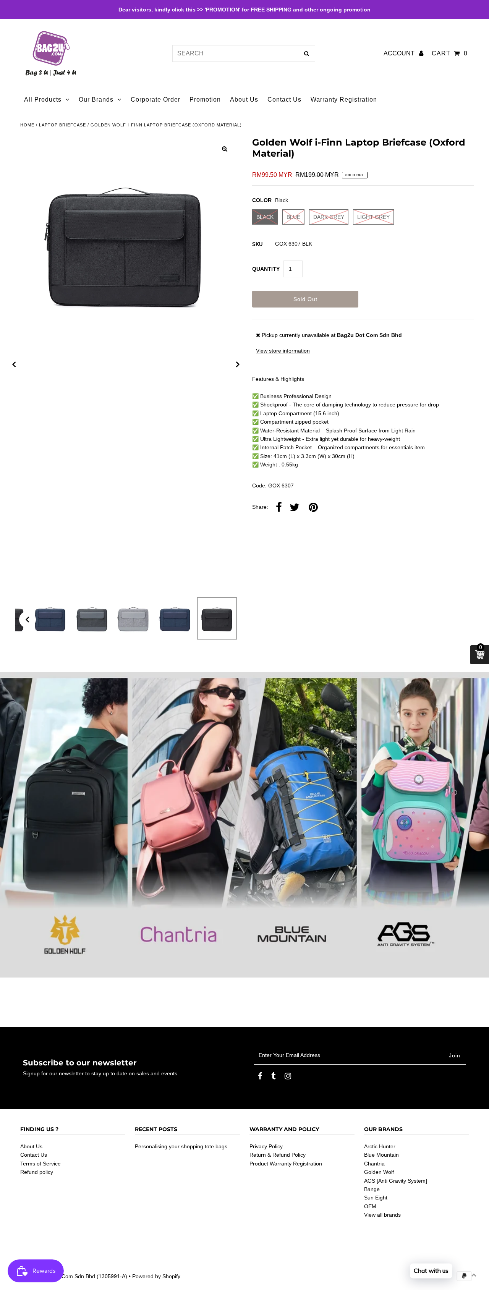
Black (265, 217)
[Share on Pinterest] (313, 507)
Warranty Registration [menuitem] (344, 99)
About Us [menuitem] (244, 99)
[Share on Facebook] (279, 507)
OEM (370, 1206)
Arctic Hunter (379, 1146)
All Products (43, 99)
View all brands (382, 1215)
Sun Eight (375, 1198)
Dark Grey (328, 217)
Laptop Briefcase (62, 125)
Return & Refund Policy (277, 1155)
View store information (283, 351)
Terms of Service (40, 1164)
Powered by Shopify (156, 1276)
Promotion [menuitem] (205, 99)
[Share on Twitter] (295, 507)
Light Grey (373, 217)
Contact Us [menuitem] (284, 99)
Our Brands (96, 99)
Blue (293, 217)
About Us (31, 1146)
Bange (372, 1189)
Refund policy (36, 1172)
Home (27, 125)
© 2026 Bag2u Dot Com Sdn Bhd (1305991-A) (71, 1276)
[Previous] (14, 364)
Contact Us (33, 1155)
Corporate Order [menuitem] (155, 99)
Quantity (266, 269)
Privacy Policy (266, 1146)
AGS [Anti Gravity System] (395, 1181)
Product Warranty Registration (285, 1164)
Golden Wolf (379, 1172)
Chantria (374, 1164)
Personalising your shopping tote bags (181, 1146)
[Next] (238, 364)
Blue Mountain (381, 1155)
